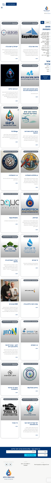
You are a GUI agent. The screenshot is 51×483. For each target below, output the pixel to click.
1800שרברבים (13, 304)
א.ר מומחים (34, 345)
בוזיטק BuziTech (33, 388)
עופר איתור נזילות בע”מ (31, 304)
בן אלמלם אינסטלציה (31, 175)
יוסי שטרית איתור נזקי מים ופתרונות (31, 424)
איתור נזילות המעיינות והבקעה (31, 132)
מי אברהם (35, 260)
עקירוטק (35, 218)
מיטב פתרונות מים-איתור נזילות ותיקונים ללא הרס (30, 90)
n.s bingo (14, 131)
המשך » (36, 58)
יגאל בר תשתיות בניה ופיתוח (11, 261)
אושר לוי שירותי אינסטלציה (13, 388)
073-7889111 (4, 4)
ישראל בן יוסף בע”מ (12, 47)
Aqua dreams (13, 218)
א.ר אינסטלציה (13, 175)
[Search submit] (42, 22)
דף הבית (48, 13)
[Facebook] (10, 464)
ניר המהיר (15, 423)
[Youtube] (6, 464)
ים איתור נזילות (13, 89)
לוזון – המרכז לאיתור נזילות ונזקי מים (11, 346)
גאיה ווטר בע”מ (33, 47)
